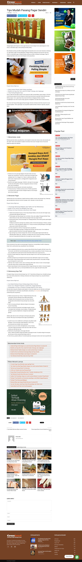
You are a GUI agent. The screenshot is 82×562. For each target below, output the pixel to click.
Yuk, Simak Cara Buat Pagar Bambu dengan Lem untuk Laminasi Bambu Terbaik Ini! (29, 366)
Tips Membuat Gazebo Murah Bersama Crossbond (21, 374)
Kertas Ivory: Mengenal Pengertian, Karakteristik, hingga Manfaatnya (24, 285)
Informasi (23, 458)
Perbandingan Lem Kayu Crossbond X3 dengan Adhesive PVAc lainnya (25, 287)
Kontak (69, 2)
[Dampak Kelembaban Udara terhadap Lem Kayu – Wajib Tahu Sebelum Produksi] (14, 468)
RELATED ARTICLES (12, 447)
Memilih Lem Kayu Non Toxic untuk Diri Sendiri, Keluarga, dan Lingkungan (26, 91)
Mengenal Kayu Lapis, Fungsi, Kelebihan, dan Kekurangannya (64, 119)
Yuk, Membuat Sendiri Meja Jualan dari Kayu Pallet (21, 355)
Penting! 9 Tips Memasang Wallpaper (18, 380)
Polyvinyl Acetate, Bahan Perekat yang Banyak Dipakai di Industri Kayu (64, 95)
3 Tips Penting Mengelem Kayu (15, 92)
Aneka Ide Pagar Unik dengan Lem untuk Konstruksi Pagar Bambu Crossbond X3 (28, 345)
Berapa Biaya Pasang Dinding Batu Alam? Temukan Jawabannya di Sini (26, 372)
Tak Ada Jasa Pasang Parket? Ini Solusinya (20, 368)
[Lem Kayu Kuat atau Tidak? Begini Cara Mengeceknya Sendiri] (14, 455)
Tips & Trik (56, 542)
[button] (73, 2)
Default (56, 546)
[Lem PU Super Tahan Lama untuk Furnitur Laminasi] (44, 483)
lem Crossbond (37, 290)
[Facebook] (8, 546)
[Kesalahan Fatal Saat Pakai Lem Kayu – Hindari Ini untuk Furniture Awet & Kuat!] (44, 468)
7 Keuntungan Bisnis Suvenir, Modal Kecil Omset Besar (41, 430)
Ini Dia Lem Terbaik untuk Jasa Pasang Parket (20, 370)
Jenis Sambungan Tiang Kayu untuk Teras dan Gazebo (64, 107)
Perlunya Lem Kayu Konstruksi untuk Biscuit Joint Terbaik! (22, 210)
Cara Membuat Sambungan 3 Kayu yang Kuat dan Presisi (64, 123)
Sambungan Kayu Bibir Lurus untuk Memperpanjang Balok (62, 99)
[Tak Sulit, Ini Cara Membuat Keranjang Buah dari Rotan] (34, 546)
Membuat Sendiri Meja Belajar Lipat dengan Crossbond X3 (23, 353)
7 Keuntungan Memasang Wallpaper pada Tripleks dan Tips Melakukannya (26, 206)
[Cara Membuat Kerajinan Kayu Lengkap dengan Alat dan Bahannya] (33, 540)
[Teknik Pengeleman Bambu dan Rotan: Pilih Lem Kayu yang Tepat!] (44, 455)
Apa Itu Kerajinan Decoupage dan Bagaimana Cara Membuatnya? (64, 111)
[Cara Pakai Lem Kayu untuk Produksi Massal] (29, 483)
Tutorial (56, 554)
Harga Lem (9, 458)
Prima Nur (10, 12)
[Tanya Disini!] (77, 557)
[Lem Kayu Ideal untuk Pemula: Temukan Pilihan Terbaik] (14, 483)
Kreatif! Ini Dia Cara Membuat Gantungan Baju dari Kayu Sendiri (24, 351)
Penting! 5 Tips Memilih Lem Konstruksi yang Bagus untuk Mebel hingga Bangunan (29, 378)
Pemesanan (63, 2)
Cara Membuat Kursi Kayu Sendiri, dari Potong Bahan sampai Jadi (64, 87)
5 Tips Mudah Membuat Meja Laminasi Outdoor (17, 429)
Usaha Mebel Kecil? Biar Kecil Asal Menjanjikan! (21, 386)
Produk (33, 2)
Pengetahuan (46, 2)
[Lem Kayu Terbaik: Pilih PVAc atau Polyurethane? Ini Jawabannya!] (29, 468)
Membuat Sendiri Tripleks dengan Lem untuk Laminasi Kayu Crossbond (26, 349)
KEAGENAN (54, 2)
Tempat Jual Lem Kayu (59, 548)
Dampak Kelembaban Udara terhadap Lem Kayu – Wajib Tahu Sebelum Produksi (13, 475)
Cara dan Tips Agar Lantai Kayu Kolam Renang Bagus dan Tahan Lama (26, 384)
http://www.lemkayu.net (19, 438)
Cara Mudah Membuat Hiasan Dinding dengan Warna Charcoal (23, 284)
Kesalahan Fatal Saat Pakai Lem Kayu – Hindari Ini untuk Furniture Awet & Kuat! (43, 475)
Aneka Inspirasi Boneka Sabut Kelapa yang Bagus (20, 89)
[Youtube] (15, 546)
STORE (39, 2)
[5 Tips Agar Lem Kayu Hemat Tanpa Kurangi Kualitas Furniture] (29, 455)
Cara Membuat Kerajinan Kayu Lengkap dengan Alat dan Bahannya (44, 540)
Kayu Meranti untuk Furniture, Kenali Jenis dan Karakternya (64, 103)
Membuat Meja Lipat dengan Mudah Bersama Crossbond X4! (24, 382)
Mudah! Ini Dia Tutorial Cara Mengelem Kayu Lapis (20, 208)
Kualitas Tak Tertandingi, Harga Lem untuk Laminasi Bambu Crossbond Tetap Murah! (29, 376)
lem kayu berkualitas (10, 472)
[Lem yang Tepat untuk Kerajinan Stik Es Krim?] (33, 553)
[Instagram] (11, 546)
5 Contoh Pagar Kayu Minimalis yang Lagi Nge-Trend (28, 240)
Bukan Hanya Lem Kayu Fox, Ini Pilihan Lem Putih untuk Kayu (65, 91)
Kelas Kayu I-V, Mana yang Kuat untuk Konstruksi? (62, 115)
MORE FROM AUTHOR (21, 447)
